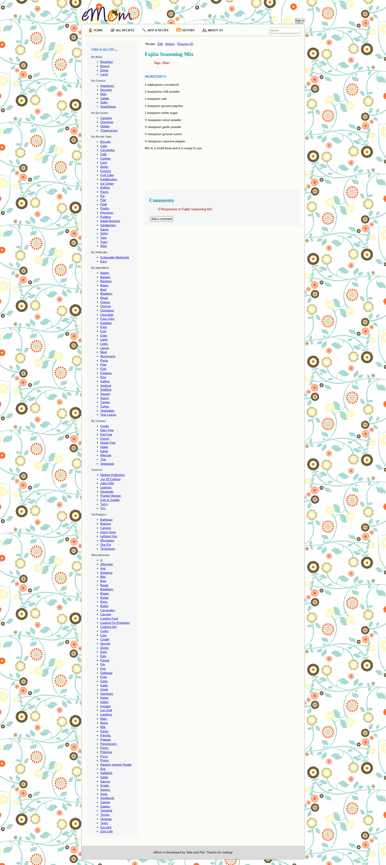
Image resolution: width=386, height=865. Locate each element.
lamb (103, 339)
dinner (104, 70)
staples (105, 806)
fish (103, 668)
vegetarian (107, 463)
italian (104, 451)
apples (104, 273)
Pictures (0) (185, 44)
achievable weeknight (114, 257)
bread (104, 298)
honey (104, 697)
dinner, (104, 648)
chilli (103, 154)
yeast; (104, 823)
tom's (104, 504)
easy (103, 261)
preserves (106, 212)
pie (102, 196)
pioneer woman (110, 495)
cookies (105, 158)
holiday (105, 126)
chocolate (106, 314)
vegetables (107, 410)
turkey (104, 406)
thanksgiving (108, 130)
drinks (104, 166)
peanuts (105, 739)
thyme (104, 814)
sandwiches (108, 225)
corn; (103, 635)
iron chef (106, 710)
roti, (103, 769)
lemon (104, 348)
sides (104, 102)
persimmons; (108, 744)
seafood (105, 385)
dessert (105, 643)
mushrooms (107, 356)
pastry (104, 192)
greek (104, 689)
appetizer (106, 572)
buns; (104, 601)
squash (105, 394)
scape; (104, 785)
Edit (160, 44)
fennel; (105, 660)
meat (103, 352)
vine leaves (108, 414)
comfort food (109, 618)
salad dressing (110, 221)
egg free (106, 434)
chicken (105, 306)
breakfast (106, 62)
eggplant (106, 323)
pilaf (103, 200)
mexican (105, 455)
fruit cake (107, 175)
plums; (104, 760)
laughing (106, 714)
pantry (104, 731)
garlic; (104, 685)
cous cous (107, 318)
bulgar (104, 597)
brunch (104, 66)
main (166, 63)
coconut (105, 614)
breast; (105, 593)
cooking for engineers (115, 622)
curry (103, 162)
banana (105, 277)
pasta (104, 360)
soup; (104, 794)
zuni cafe (106, 831)
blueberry (106, 293)
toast (103, 242)
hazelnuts (106, 693)
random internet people (116, 764)
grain (103, 335)
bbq (102, 576)
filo (102, 664)
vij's (103, 508)
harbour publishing (112, 475)
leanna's (106, 487)
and (102, 568)
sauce (104, 229)
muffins (105, 187)
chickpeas (107, 310)
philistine (106, 752)
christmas (106, 122)
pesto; (104, 748)
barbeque (106, 519)
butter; (104, 606)
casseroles (107, 150)
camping (106, 118)
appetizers (107, 85)
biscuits (105, 141)
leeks (104, 343)
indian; (104, 702)
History (170, 44)
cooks (104, 631)
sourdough (107, 798)
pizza (104, 756)
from (103, 677)
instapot (105, 706)
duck (103, 652)
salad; (104, 777)
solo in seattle (110, 500)
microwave (107, 540)
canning (105, 528)
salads (104, 98)
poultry (104, 208)
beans (104, 285)
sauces (105, 781)
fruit (103, 331)
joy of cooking (110, 479)
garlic (104, 681)
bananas (106, 281)
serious (105, 789)
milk (103, 727)
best (103, 581)
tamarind (106, 810)
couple (104, 639)
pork (103, 369)
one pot (105, 544)
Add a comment (161, 219)
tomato (105, 402)
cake (103, 146)
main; (103, 718)
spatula (105, 802)
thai (103, 459)
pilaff (103, 204)
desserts (106, 90)
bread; (104, 585)
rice (103, 377)
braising (105, 523)
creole (104, 426)
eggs (103, 327)
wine (103, 246)
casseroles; (108, 610)
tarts (103, 237)
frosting (105, 171)
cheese (105, 302)
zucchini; (106, 827)
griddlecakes (108, 179)
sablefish (106, 773)
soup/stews (108, 106)
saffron (105, 381)
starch (104, 398)
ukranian (106, 819)
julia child (107, 483)
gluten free (107, 442)
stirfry (104, 233)
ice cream (107, 183)
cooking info (108, 627)
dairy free (107, 430)
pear (103, 364)
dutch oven (108, 532)
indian (104, 447)
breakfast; (107, 589)
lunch (104, 74)
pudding (105, 217)
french (104, 438)
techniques (107, 548)
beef (103, 289)
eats (103, 656)
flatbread (106, 673)
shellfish (105, 389)
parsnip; (105, 735)
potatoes (106, 373)
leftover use (108, 536)
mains (104, 722)
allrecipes (106, 564)
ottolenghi (106, 491)
